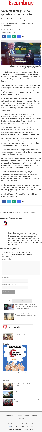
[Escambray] (21, 3)
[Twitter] (15, 423)
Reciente (7, 301)
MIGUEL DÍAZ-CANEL (30, 212)
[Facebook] (11, 423)
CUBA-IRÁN (18, 212)
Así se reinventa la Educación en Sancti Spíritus (26, 401)
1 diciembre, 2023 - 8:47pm (8, 32)
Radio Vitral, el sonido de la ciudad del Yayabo (26, 385)
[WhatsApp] (18, 423)
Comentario (6, 259)
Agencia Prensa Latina (11, 30)
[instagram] (26, 423)
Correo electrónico (9, 284)
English (26, 415)
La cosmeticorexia (19, 334)
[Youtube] (22, 423)
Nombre (5, 278)
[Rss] (8, 423)
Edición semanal (9, 415)
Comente (27, 36)
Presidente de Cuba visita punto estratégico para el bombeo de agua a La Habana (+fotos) (26, 306)
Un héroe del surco (20, 392)
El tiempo (19, 415)
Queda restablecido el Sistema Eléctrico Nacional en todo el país (25, 315)
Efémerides (21, 418)
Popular (16, 301)
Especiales (34, 415)
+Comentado (26, 301)
